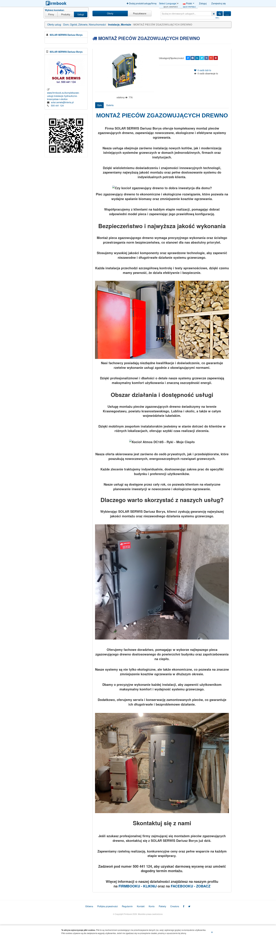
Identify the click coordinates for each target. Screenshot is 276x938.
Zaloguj (203, 3)
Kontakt (141, 906)
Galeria (110, 105)
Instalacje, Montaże (119, 24)
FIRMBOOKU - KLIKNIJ (138, 886)
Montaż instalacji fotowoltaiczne (193, 17)
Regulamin (127, 906)
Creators (174, 906)
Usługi (80, 14)
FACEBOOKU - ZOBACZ (190, 886)
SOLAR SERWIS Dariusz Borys (66, 34)
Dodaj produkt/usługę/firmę (142, 3)
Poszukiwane (139, 13)
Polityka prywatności (107, 906)
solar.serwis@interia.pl (62, 102)
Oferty (110, 13)
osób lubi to (203, 70)
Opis (99, 105)
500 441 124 (57, 105)
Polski (189, 4)
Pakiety (162, 906)
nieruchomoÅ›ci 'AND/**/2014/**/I (167, 17)
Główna (89, 906)
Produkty (65, 14)
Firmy (51, 14)
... (227, 13)
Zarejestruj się (218, 3)
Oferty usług (54, 24)
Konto (152, 906)
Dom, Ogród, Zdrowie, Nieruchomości (84, 24)
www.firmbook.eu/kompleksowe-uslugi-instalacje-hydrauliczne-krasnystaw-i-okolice (63, 96)
